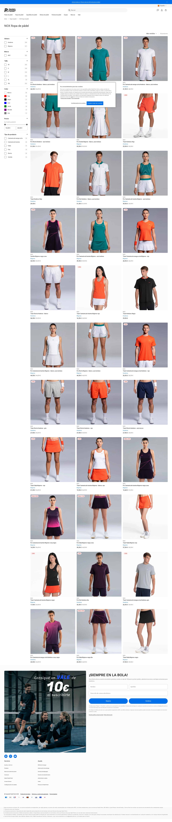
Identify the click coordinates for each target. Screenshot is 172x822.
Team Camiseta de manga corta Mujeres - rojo (136, 256)
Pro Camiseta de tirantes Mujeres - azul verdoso (136, 199)
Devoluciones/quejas (43, 771)
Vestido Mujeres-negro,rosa (38, 256)
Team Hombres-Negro (129, 313)
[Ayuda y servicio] (158, 10)
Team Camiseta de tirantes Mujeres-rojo (88, 313)
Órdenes (6, 768)
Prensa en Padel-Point (43, 784)
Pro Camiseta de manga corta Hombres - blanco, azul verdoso (140, 84)
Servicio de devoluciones (10, 771)
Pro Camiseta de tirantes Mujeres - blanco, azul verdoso (46, 371)
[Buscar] (69, 10)
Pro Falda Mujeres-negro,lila (85, 657)
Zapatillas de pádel (31, 15)
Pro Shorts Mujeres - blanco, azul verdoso (88, 371)
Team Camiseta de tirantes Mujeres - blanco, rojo (91, 485)
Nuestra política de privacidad (96, 714)
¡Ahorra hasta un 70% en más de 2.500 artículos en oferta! (86, 2)
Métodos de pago (42, 765)
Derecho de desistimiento (44, 774)
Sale (79, 15)
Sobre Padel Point (8, 778)
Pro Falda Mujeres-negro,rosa (85, 543)
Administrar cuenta (42, 778)
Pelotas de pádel (56, 15)
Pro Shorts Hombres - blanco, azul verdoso (42, 84)
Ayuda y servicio (8, 765)
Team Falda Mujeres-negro (130, 657)
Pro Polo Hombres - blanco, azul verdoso (88, 199)
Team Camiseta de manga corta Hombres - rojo (136, 371)
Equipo (66, 15)
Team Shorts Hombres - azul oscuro (133, 428)
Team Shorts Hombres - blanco (39, 313)
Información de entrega (43, 768)
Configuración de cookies (10, 784)
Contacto (6, 774)
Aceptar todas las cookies (95, 103)
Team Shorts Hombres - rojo (85, 428)
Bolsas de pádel (44, 15)
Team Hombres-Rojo (128, 141)
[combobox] (97, 10)
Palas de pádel (8, 15)
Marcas (73, 15)
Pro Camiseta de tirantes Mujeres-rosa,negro (43, 543)
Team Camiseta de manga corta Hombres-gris (136, 600)
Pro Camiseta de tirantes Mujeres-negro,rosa (136, 485)
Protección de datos (25, 794)
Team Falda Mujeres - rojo (37, 485)
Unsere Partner (7, 781)
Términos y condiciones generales (40, 794)
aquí (72, 96)
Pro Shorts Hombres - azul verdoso (40, 141)
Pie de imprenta (53, 794)
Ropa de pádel (19, 15)
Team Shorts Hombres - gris (38, 428)
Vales (39, 781)
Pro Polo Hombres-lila (83, 600)
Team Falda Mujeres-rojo (130, 543)
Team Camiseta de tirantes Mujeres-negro (42, 600)
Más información (108, 714)
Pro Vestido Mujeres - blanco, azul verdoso (89, 141)
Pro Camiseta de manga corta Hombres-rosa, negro (45, 657)
